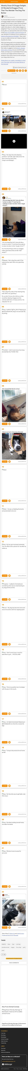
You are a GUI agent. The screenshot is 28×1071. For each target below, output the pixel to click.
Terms (15, 1068)
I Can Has (3, 1033)
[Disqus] (14, 985)
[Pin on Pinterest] (9, 103)
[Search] (3, 2)
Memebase (3, 1037)
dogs (13, 944)
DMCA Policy (25, 1068)
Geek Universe (4, 1041)
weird (3, 950)
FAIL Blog (3, 1035)
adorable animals (5, 947)
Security (20, 1068)
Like (4, 954)
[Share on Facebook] (17, 71)
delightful (4, 944)
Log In (25, 1)
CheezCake (3, 1043)
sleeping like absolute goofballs (10, 36)
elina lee (5, 15)
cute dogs (18, 944)
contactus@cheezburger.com (8, 1061)
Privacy (17, 1068)
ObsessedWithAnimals (22, 103)
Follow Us (12, 933)
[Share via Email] (26, 71)
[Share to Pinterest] (23, 71)
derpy (9, 944)
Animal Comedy (14, 1)
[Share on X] (20, 71)
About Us (3, 1050)
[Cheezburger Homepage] (14, 1064)
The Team (3, 1048)
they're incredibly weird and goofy (14, 32)
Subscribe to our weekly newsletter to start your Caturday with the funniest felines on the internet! (13, 62)
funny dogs (18, 947)
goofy (24, 947)
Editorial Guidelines (5, 1052)
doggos (12, 947)
